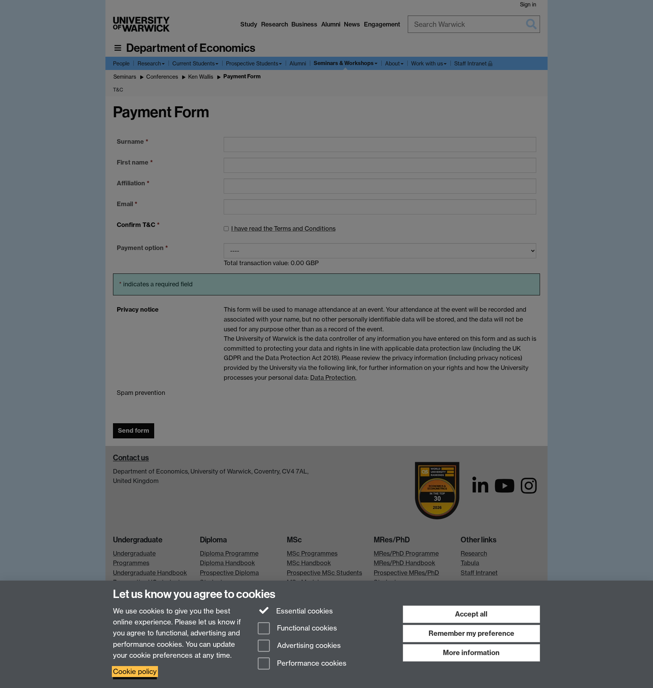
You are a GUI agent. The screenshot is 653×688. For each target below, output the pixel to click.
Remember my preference (471, 633)
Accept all (471, 614)
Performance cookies (311, 663)
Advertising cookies (308, 645)
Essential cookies (303, 611)
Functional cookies (306, 628)
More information (471, 652)
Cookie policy (135, 671)
